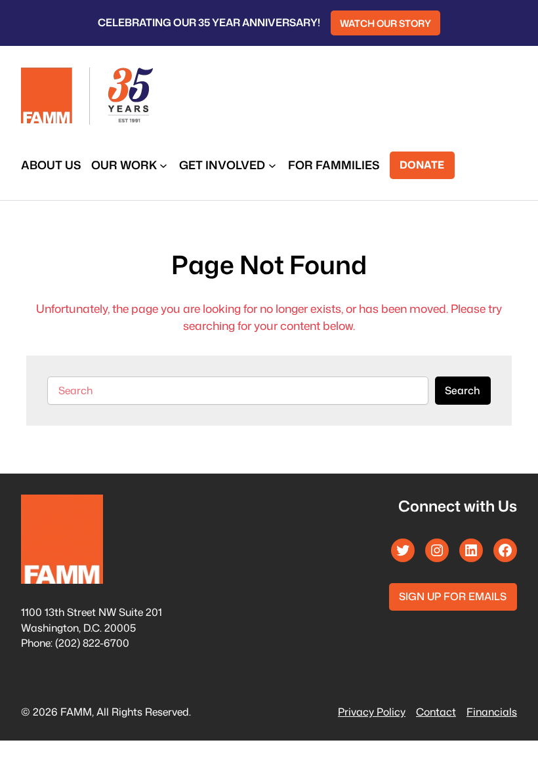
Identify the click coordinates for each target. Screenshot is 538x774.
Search (462, 390)
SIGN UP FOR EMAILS (453, 596)
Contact (436, 711)
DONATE (422, 164)
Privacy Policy (371, 711)
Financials (491, 711)
